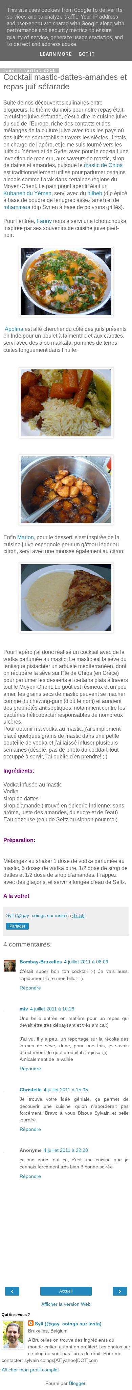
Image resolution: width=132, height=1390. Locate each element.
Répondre (30, 987)
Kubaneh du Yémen (27, 193)
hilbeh (94, 193)
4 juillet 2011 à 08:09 (86, 961)
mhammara (16, 207)
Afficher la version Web (66, 1304)
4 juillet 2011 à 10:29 (52, 1008)
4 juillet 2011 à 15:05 (66, 1089)
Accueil (66, 1291)
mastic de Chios (103, 165)
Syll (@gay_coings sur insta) (68, 1323)
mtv (24, 1008)
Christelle (31, 1089)
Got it (87, 54)
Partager (17, 926)
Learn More (56, 54)
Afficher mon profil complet (30, 1369)
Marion (25, 537)
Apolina (13, 329)
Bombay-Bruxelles (41, 961)
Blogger (77, 1383)
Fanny (44, 221)
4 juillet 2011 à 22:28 (66, 1150)
